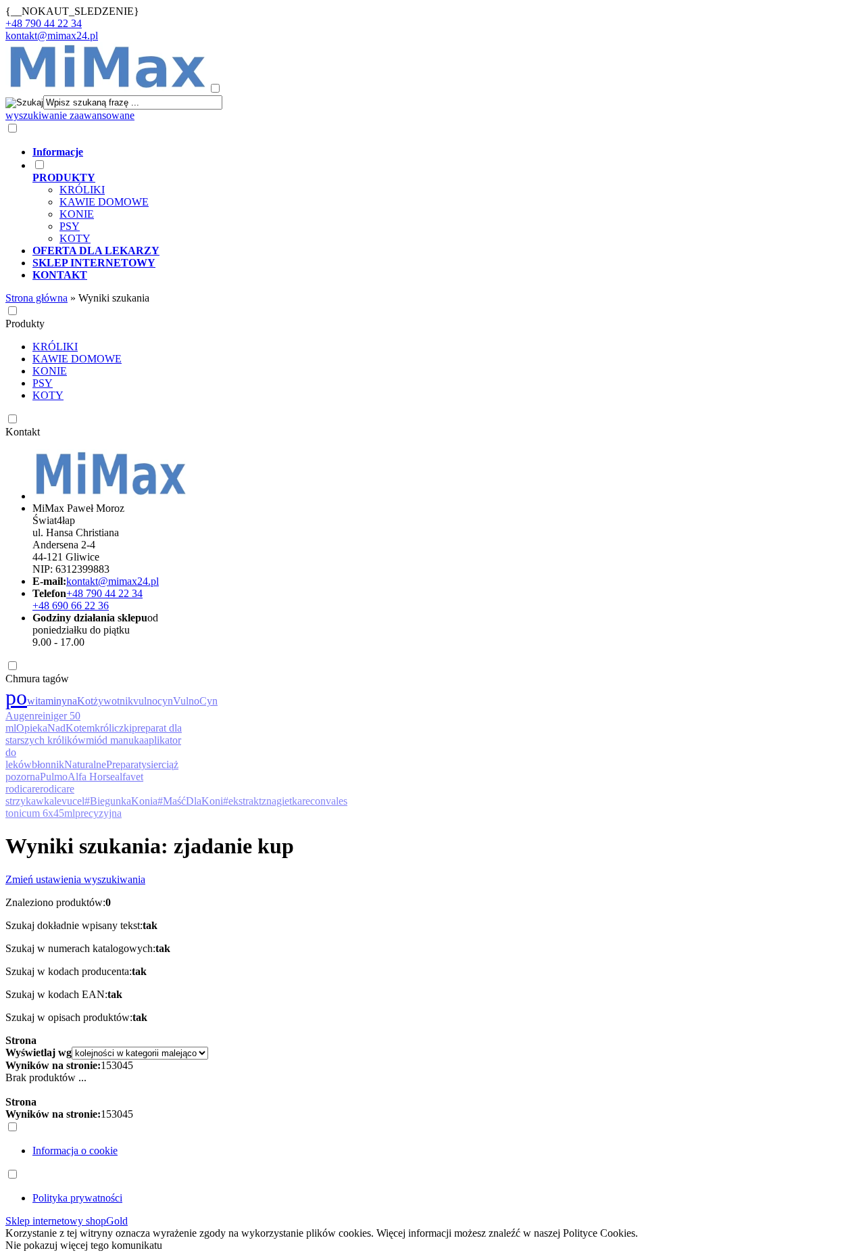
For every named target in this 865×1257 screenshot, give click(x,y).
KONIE (76, 214)
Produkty (25, 323)
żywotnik (113, 701)
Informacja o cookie (75, 1150)
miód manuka (115, 740)
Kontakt (22, 431)
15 (106, 1065)
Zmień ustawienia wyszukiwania (75, 879)
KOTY (75, 238)
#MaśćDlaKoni (190, 801)
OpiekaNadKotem (55, 728)
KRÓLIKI (82, 189)
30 (117, 1065)
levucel (69, 801)
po (16, 697)
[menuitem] (403, 152)
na (72, 701)
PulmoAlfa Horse (77, 776)
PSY (69, 226)
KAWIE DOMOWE (104, 202)
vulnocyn (153, 701)
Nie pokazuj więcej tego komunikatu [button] (83, 1245)
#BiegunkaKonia (120, 801)
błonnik (48, 764)
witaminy (47, 701)
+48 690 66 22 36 (70, 605)
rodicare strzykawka (39, 795)
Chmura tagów (37, 678)
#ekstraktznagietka (262, 801)
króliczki (113, 728)
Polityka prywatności (77, 1198)
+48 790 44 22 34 (43, 23)
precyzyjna (98, 813)
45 (127, 1065)
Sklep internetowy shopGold (66, 1221)
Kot (85, 701)
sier (154, 764)
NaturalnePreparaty (105, 764)
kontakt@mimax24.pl (51, 35)
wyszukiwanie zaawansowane (69, 115)
